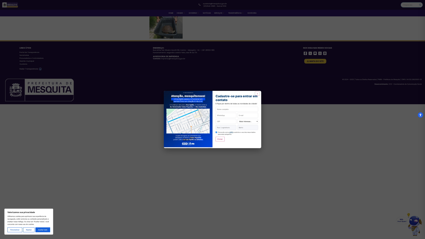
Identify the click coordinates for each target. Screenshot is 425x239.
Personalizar (14, 230)
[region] (28, 222)
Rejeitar (29, 230)
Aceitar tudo (42, 230)
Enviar (220, 139)
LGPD (231, 132)
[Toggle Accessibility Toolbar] (420, 115)
